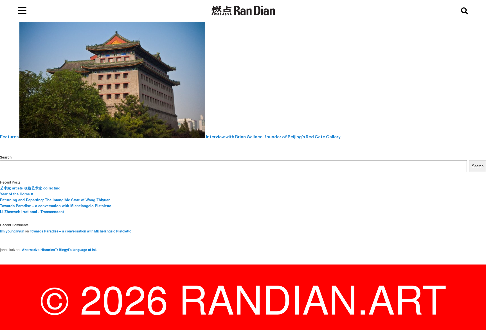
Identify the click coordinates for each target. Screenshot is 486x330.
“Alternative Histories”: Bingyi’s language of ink (59, 249)
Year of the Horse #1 (17, 193)
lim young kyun (12, 231)
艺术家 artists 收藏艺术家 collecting (30, 188)
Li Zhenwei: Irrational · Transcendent (32, 211)
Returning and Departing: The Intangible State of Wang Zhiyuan (55, 199)
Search (6, 157)
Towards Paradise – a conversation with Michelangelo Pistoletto (55, 205)
